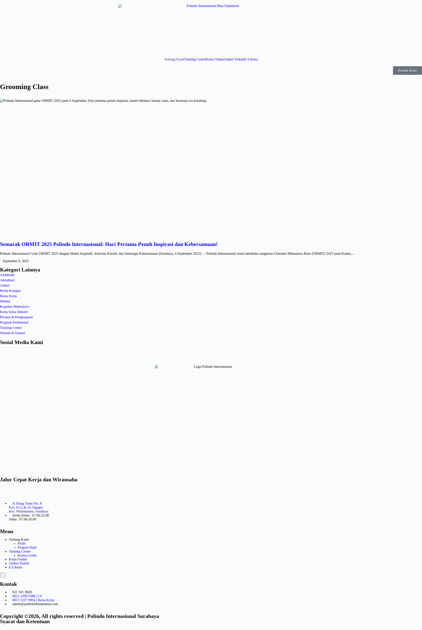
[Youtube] (41, 350)
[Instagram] (5, 350)
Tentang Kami (174, 59)
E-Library (251, 59)
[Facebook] (17, 350)
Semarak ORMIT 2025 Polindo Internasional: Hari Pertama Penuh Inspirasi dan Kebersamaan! (109, 244)
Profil (21, 543)
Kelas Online (215, 59)
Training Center (195, 59)
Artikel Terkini (234, 59)
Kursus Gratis (27, 555)
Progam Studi (27, 547)
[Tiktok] (29, 350)
